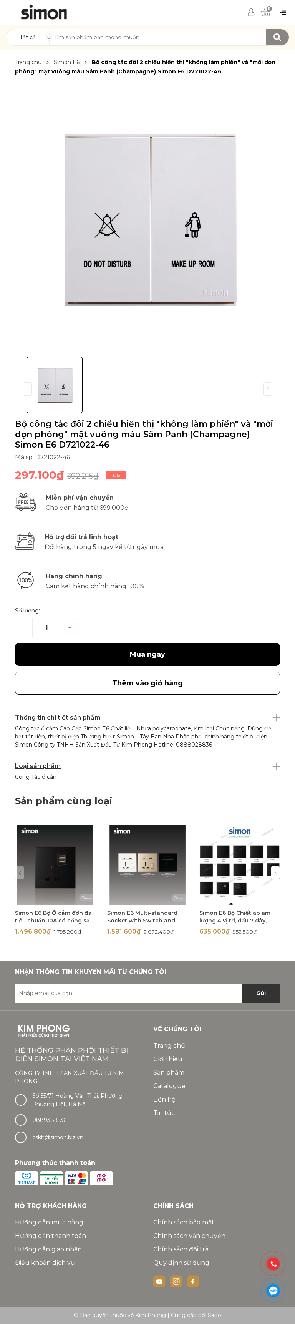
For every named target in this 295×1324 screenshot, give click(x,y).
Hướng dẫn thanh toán (50, 1235)
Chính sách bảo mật (183, 1222)
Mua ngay (147, 654)
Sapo (214, 1315)
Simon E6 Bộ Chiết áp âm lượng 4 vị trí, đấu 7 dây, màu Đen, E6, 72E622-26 (234, 920)
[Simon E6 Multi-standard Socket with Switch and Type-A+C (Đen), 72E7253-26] (147, 865)
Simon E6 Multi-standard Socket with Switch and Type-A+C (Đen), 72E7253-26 (147, 920)
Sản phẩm (168, 1072)
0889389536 (49, 1120)
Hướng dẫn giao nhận (48, 1249)
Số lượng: (27, 610)
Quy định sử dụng (181, 1262)
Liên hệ (164, 1099)
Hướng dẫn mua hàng (49, 1222)
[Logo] (44, 11)
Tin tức (164, 1113)
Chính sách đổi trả (181, 1249)
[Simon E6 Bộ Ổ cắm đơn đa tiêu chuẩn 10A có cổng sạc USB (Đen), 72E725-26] (55, 865)
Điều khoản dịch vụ (45, 1262)
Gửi (261, 993)
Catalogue (169, 1086)
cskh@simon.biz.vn (57, 1137)
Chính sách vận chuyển (189, 1235)
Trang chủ (169, 1045)
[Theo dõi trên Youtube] (160, 1281)
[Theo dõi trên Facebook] (193, 1281)
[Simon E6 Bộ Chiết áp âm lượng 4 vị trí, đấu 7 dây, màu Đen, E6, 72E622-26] (239, 865)
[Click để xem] (147, 217)
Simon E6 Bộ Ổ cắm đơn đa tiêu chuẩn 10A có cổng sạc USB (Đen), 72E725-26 (54, 920)
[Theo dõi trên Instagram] (177, 1281)
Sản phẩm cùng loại (63, 800)
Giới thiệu (167, 1059)
